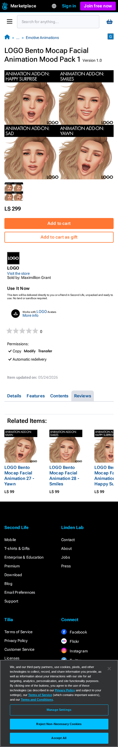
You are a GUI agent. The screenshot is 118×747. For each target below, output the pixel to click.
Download (13, 575)
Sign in (69, 6)
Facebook (78, 632)
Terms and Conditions (37, 699)
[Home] (7, 37)
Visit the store (18, 273)
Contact (68, 539)
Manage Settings (59, 709)
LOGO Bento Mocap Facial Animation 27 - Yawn (19, 475)
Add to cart (59, 223)
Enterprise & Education (24, 557)
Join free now (98, 6)
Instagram (78, 651)
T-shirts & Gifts (17, 548)
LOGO (41, 311)
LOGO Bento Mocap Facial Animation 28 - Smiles (64, 475)
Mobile (10, 539)
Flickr (74, 641)
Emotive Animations (42, 37)
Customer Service (19, 649)
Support (11, 601)
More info (30, 315)
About (66, 548)
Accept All (58, 738)
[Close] (109, 669)
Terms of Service (18, 632)
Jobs (65, 557)
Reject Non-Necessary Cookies (59, 724)
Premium (12, 566)
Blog (8, 583)
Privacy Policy (15, 640)
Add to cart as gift (59, 237)
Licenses (12, 658)
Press (66, 566)
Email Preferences (19, 592)
